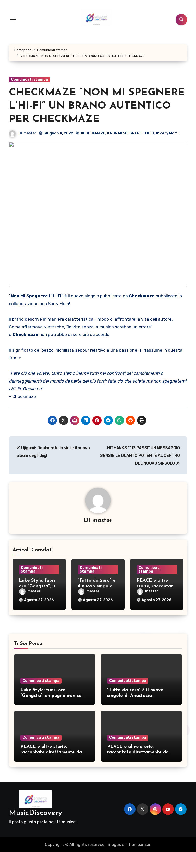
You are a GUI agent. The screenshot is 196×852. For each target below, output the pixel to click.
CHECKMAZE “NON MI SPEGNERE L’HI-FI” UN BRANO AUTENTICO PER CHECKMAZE (97, 106)
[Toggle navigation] (13, 19)
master (29, 133)
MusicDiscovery (35, 813)
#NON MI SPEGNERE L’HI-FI (130, 133)
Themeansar (138, 844)
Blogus (114, 844)
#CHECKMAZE (92, 133)
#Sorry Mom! (167, 133)
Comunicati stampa (29, 79)
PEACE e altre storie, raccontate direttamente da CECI (51, 752)
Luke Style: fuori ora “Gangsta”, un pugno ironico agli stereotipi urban (51, 695)
